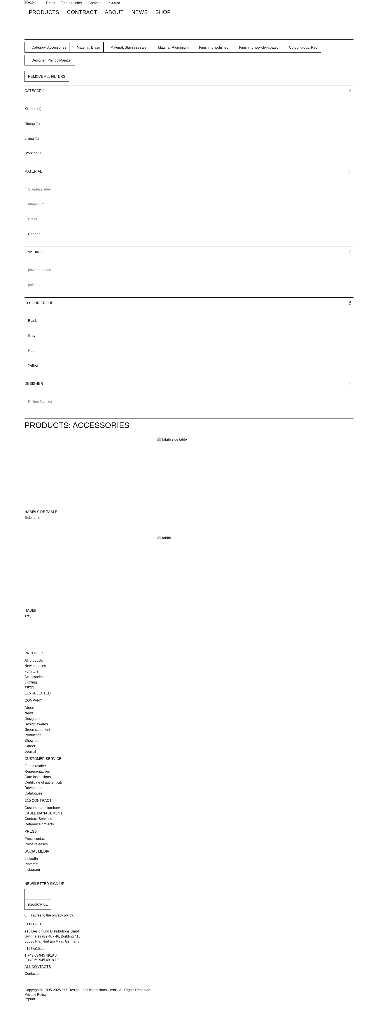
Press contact (35, 839)
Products (44, 12)
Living (29, 138)
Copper (34, 234)
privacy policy (62, 915)
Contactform (33, 973)
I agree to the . (52, 915)
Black (32, 321)
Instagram (32, 869)
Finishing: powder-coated (258, 47)
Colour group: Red (303, 47)
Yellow (33, 365)
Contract (82, 12)
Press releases (36, 844)
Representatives (37, 771)
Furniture (31, 671)
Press (30, 831)
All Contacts (37, 967)
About (114, 12)
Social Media (36, 851)
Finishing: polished (213, 47)
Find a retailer (71, 3)
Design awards (36, 724)
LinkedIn (31, 858)
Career (29, 746)
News (139, 12)
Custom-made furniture (42, 808)
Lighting (30, 682)
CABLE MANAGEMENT (43, 813)
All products (33, 660)
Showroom (32, 740)
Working (30, 153)
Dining (29, 123)
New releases (35, 666)
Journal (30, 751)
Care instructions (37, 777)
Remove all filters (46, 76)
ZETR (29, 688)
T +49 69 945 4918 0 (40, 955)
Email (33, 905)
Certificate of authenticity (43, 782)
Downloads (33, 788)
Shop (163, 12)
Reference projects (39, 824)
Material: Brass (88, 47)
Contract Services (38, 819)
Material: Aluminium (173, 47)
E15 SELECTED (37, 693)
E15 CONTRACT (38, 800)
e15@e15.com (35, 948)
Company (33, 700)
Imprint (29, 999)
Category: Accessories (48, 47)
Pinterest (31, 864)
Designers (32, 719)
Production (32, 735)
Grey (31, 335)
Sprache (95, 3)
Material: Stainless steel (128, 47)
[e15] (29, 2)
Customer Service (42, 759)
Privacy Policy (35, 994)
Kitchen (30, 109)
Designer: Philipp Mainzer (51, 60)
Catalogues (33, 793)
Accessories (34, 677)
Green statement (37, 729)
